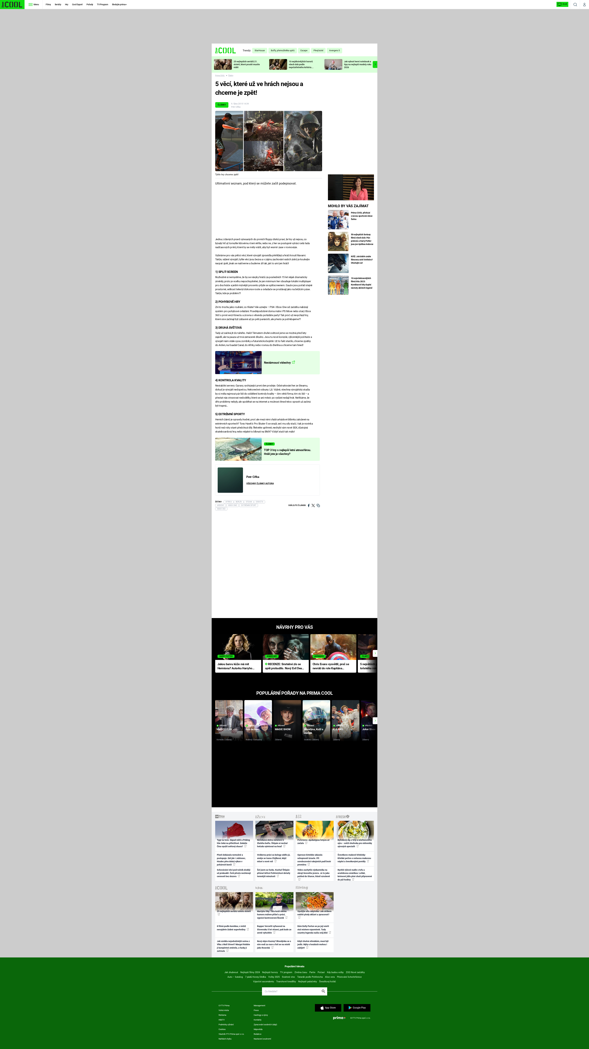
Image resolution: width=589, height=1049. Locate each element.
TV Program (102, 4)
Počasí (321, 972)
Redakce (257, 1034)
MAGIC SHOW (283, 729)
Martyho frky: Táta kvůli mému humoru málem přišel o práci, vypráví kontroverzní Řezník (272, 914)
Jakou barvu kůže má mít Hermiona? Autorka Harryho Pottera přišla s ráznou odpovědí (235, 666)
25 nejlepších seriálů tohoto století (234, 911)
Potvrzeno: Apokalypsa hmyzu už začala (313, 841)
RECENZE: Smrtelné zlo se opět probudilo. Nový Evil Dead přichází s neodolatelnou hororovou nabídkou (284, 666)
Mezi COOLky (224, 729)
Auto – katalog (235, 977)
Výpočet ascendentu (263, 981)
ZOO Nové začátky (355, 972)
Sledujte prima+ (119, 4)
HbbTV (222, 1020)
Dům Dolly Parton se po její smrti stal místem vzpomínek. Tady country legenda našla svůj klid (313, 929)
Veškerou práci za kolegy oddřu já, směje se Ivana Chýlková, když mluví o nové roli (273, 858)
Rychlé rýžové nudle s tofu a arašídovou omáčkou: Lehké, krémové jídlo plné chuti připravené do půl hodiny (355, 875)
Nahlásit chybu (225, 1039)
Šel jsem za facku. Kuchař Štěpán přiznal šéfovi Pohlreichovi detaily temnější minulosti (273, 873)
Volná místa (224, 1010)
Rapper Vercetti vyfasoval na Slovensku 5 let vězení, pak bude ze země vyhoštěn (274, 929)
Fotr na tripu (253, 729)
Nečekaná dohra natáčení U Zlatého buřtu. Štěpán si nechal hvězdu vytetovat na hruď (272, 843)
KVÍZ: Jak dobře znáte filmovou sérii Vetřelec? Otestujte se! (362, 259)
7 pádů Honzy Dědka (255, 977)
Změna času (300, 972)
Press (256, 1010)
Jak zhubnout (231, 972)
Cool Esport (77, 4)
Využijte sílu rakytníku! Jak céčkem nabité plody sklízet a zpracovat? (314, 913)
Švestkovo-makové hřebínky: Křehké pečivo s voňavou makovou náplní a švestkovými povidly (354, 858)
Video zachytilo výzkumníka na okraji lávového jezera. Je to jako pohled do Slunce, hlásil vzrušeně (313, 873)
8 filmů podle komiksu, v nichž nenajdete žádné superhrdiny (231, 928)
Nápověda (258, 1029)
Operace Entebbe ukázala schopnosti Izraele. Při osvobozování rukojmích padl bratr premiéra (314, 860)
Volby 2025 (274, 977)
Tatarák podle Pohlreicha (310, 977)
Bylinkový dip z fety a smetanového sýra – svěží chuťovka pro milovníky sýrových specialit (355, 843)
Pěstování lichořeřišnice (349, 977)
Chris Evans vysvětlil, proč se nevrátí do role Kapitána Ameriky (331, 666)
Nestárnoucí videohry (277, 362)
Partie (312, 972)
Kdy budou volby (335, 972)
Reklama (222, 1015)
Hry (66, 4)
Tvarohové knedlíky (286, 981)
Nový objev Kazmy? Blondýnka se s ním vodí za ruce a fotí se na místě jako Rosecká (274, 944)
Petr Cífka (236, 107)
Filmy (48, 4)
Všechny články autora (260, 483)
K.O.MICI (338, 729)
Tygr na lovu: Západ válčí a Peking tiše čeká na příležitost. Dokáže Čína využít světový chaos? (233, 843)
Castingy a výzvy (261, 1015)
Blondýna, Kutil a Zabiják (313, 731)
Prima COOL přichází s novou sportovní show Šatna (361, 215)
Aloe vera (330, 977)
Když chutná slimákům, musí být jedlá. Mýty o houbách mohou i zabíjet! (313, 944)
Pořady (90, 4)
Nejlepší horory (270, 972)
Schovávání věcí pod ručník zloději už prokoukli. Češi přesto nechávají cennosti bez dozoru (234, 873)
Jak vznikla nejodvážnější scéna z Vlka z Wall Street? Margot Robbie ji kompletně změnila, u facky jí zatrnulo (233, 946)
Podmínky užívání (226, 1024)
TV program (286, 972)
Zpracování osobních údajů (265, 1024)
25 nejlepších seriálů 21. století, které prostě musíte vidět (247, 64)
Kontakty (257, 1020)
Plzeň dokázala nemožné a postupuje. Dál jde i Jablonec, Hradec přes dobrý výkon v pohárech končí (231, 860)
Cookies (222, 1029)
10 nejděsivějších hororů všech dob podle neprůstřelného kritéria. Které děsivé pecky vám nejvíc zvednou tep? (301, 67)
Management (259, 1005)
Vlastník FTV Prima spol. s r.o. (231, 1034)
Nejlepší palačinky (307, 981)
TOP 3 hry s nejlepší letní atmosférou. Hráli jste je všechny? (287, 452)
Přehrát (223, 726)
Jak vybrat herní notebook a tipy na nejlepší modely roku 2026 (357, 64)
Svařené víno (288, 977)
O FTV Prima (224, 1005)
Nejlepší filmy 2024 (250, 972)
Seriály (58, 4)
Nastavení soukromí (262, 1039)
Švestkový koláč (327, 981)
